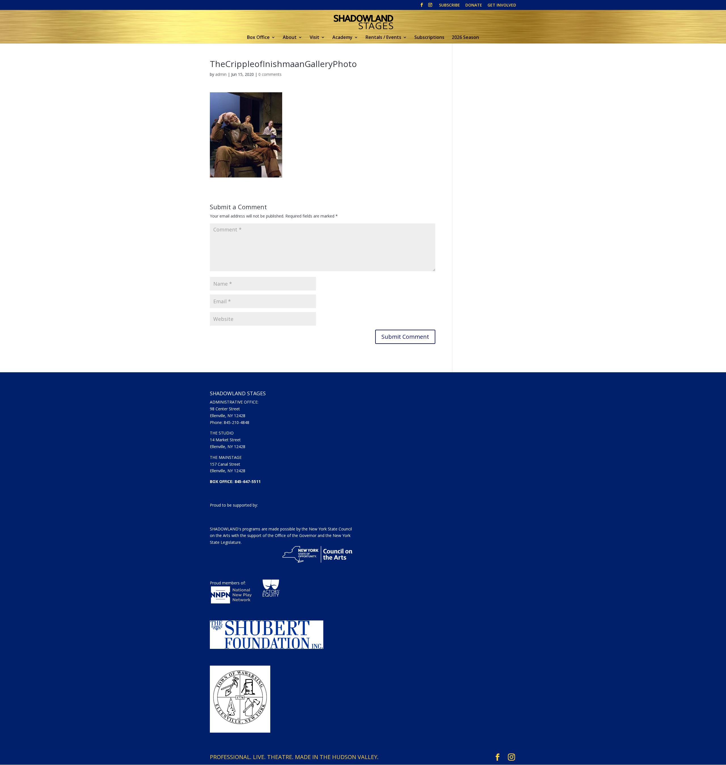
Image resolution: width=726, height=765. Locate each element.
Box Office (258, 37)
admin (221, 74)
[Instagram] (430, 6)
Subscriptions (429, 37)
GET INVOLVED (501, 5)
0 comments (270, 74)
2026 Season (465, 37)
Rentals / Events (383, 37)
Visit (314, 37)
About (290, 37)
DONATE (473, 5)
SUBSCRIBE (449, 5)
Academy (342, 37)
